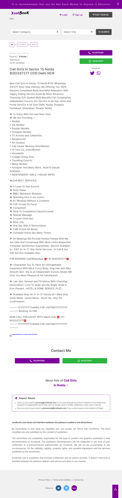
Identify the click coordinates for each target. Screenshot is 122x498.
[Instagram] (66, 488)
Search (104, 32)
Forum (74, 488)
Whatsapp (98, 61)
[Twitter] (93, 73)
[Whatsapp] (99, 73)
